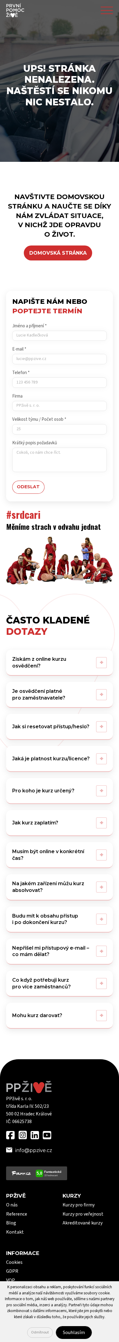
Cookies (14, 1262)
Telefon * (21, 372)
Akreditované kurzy (83, 1223)
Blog (11, 1223)
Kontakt (15, 1232)
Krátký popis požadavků (34, 443)
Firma (17, 396)
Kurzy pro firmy (79, 1205)
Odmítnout (40, 1332)
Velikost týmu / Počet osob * (39, 419)
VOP (10, 1280)
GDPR (12, 1271)
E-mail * (19, 349)
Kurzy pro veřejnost (83, 1214)
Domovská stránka (58, 253)
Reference (16, 1214)
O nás (12, 1205)
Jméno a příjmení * (29, 326)
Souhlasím (74, 1332)
